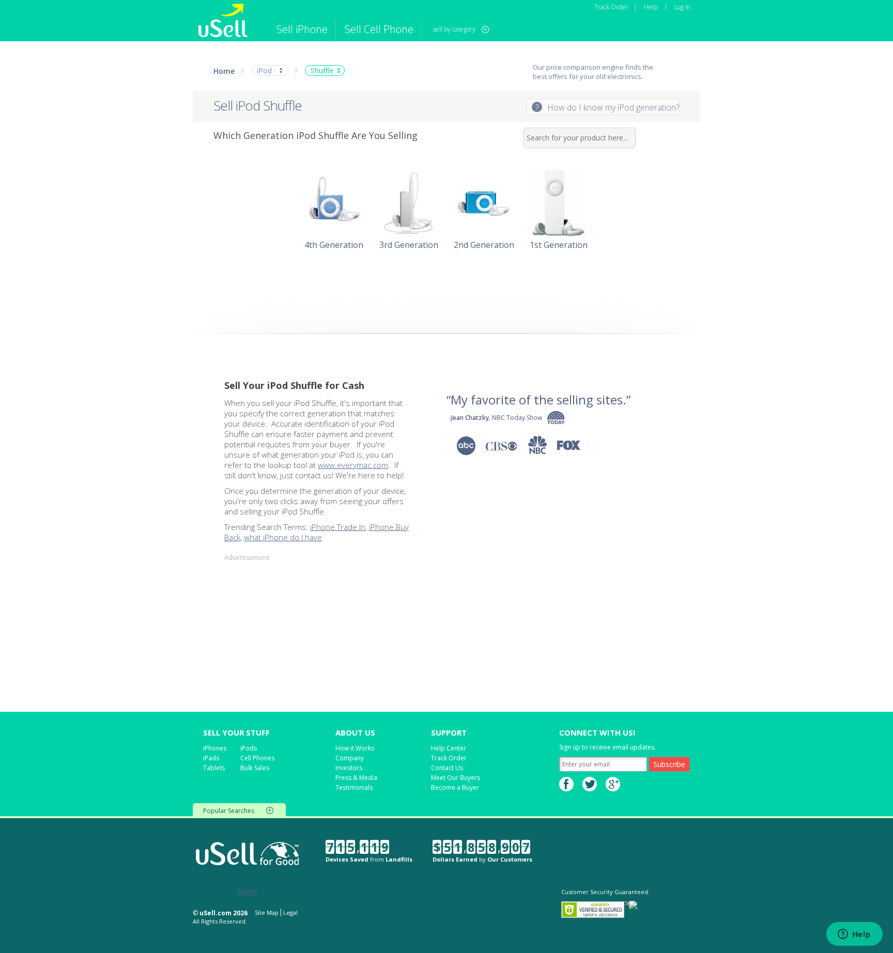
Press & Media (356, 777)
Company (349, 758)
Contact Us (447, 767)
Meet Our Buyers (455, 777)
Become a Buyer (455, 787)
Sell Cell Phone (379, 29)
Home (224, 71)
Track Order (611, 7)
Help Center (448, 748)
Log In (682, 7)
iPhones (214, 748)
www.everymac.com (353, 465)
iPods (248, 748)
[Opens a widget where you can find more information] (854, 935)
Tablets (214, 767)
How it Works (354, 748)
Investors (348, 767)
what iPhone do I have (283, 537)
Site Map (267, 912)
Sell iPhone (302, 29)
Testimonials (354, 787)
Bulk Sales (254, 767)
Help (650, 7)
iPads (211, 758)
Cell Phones (257, 758)
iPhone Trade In (337, 527)
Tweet (246, 891)
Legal (290, 912)
